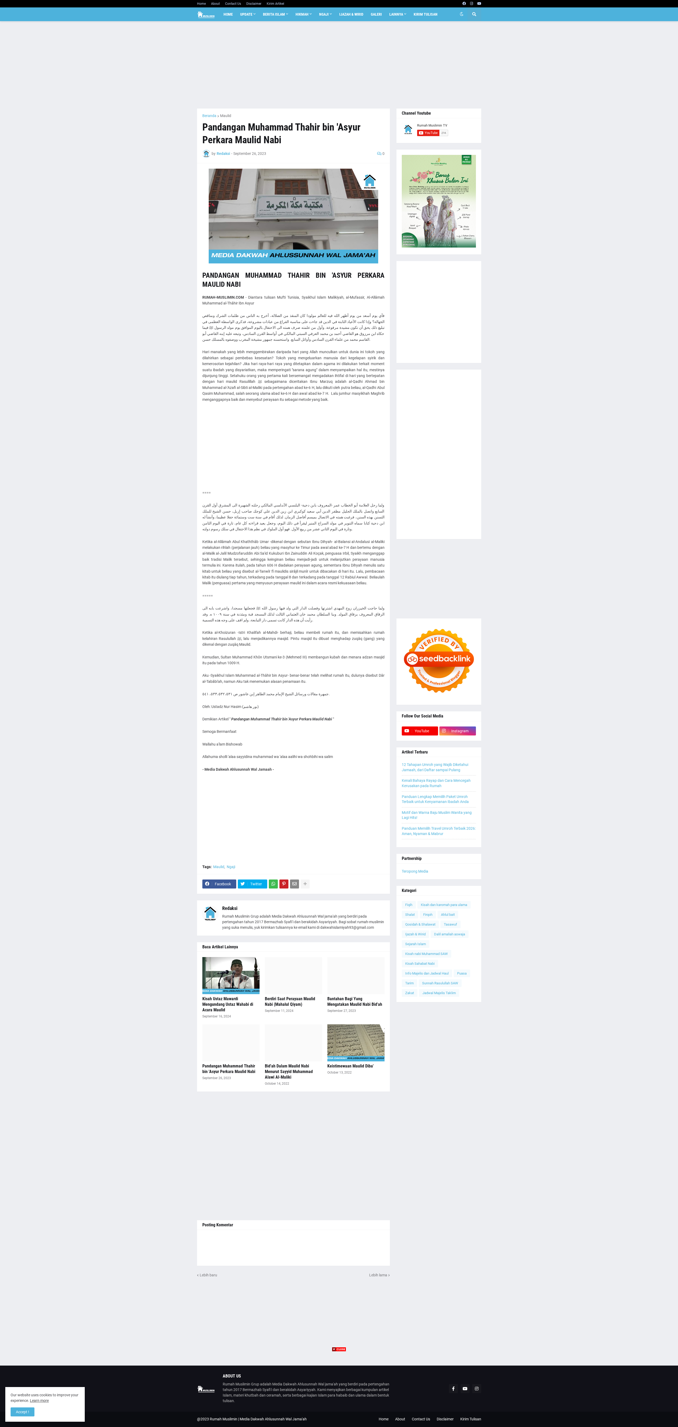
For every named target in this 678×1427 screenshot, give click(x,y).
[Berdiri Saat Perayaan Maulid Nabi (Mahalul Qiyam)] (293, 975)
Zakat (409, 993)
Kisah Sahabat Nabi (420, 964)
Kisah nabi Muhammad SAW (426, 954)
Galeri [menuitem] (376, 14)
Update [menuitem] (246, 14)
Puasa (462, 973)
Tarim (409, 983)
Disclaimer (253, 4)
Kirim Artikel (275, 4)
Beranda (209, 116)
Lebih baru (208, 1275)
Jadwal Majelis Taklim (439, 993)
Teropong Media (415, 871)
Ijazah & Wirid (415, 934)
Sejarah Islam (415, 944)
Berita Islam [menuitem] (274, 14)
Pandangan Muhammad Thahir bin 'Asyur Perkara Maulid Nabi (228, 1068)
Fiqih (408, 905)
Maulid (225, 116)
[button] (461, 14)
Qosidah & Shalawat (420, 924)
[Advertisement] (339, 65)
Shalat (410, 915)
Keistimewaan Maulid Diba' (350, 1066)
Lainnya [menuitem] (396, 14)
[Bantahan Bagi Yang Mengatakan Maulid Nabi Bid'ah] (356, 975)
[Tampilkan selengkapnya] (305, 883)
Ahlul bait (448, 915)
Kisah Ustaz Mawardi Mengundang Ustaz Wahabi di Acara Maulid (227, 1004)
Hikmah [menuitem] (302, 14)
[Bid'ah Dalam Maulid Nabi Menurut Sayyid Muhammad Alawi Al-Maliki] (293, 1042)
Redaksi (230, 908)
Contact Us (233, 4)
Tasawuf (450, 924)
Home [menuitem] (228, 14)
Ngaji (231, 867)
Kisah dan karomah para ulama (444, 905)
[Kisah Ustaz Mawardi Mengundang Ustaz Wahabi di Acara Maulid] (231, 975)
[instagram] (471, 3)
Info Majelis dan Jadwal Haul (427, 973)
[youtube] (479, 3)
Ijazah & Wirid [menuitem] (351, 14)
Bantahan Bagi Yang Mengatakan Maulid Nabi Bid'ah (354, 1001)
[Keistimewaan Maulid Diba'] (356, 1042)
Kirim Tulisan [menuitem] (426, 14)
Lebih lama (378, 1275)
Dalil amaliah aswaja (449, 934)
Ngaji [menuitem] (324, 14)
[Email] (294, 883)
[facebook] (464, 3)
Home (201, 4)
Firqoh (427, 915)
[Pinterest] (283, 883)
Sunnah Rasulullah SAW (440, 983)
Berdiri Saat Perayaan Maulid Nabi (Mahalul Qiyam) (290, 1001)
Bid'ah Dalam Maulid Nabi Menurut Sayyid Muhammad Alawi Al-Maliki (289, 1071)
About (215, 4)
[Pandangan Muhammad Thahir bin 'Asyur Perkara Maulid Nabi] (231, 1042)
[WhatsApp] (273, 883)
